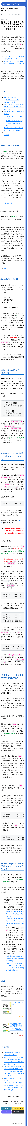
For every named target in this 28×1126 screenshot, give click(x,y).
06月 (19, 14)
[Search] (18, 4)
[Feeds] (21, 4)
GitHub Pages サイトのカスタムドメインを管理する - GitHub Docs (14, 63)
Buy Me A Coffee (18, 1108)
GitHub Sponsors (18, 1112)
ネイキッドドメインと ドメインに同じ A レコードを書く (15, 123)
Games (16, 8)
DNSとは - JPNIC (9, 203)
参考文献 (6, 135)
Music (11, 8)
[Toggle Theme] (13, 4)
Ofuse (6, 1108)
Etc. (8, 10)
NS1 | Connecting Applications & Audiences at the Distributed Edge (15, 958)
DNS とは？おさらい (10, 97)
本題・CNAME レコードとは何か (13, 104)
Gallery (3, 10)
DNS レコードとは (9, 102)
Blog (2, 8)
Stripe (6, 1112)
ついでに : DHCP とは (12, 100)
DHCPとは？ (7, 268)
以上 (5, 132)
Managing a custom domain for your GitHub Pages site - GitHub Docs (15, 914)
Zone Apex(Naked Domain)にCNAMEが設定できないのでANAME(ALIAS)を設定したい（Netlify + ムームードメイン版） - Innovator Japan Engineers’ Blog (14, 1071)
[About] (16, 4)
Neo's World (6, 4)
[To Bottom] (23, 4)
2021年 (15, 14)
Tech (6, 8)
